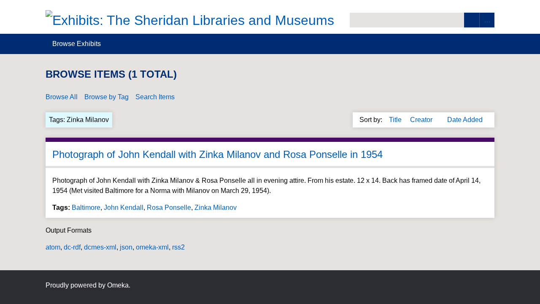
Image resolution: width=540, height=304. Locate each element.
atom (53, 247)
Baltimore (86, 207)
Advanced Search (486, 20)
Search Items (155, 96)
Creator (422, 119)
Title (396, 119)
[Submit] (471, 20)
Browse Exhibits (76, 43)
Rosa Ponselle (169, 207)
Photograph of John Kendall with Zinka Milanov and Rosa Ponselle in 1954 (217, 154)
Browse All (62, 96)
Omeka (118, 285)
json (126, 247)
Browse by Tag (106, 96)
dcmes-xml (100, 247)
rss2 (178, 247)
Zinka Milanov (215, 207)
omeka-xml (152, 247)
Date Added (465, 119)
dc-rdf (72, 247)
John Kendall (123, 207)
